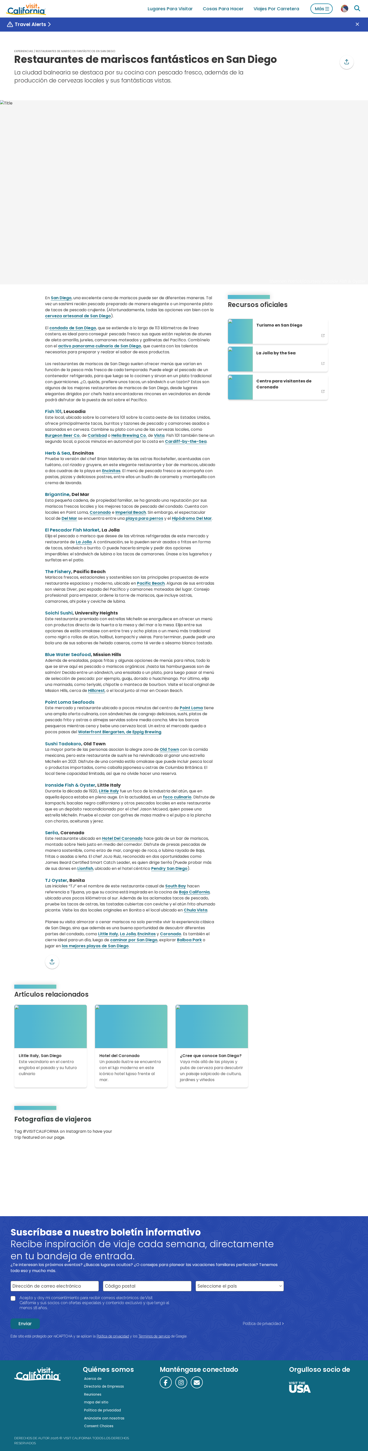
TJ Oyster (56, 880)
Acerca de (93, 1378)
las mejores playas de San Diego (95, 946)
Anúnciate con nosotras (104, 1418)
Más (319, 9)
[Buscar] (357, 9)
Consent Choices (98, 1426)
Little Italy (109, 791)
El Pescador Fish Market (72, 530)
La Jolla (84, 542)
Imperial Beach (130, 512)
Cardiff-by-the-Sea (186, 441)
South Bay (175, 886)
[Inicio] (26, 9)
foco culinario (177, 797)
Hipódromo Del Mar (192, 518)
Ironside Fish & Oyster (70, 785)
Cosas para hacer (223, 9)
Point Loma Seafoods (69, 702)
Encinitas (111, 471)
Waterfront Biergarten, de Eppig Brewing (119, 732)
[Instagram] (332, 1129)
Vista (159, 435)
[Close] (361, 24)
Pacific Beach (151, 583)
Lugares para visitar (170, 9)
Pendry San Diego (169, 868)
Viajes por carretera (276, 9)
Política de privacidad (262, 1323)
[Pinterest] (339, 1129)
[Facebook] (166, 1382)
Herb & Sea (57, 453)
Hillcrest (96, 690)
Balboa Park (189, 940)
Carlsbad (97, 435)
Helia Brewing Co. (129, 435)
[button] (347, 62)
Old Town (169, 749)
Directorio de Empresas (104, 1386)
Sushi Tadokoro (63, 744)
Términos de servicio (154, 1336)
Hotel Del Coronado (122, 838)
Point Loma (191, 708)
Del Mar (69, 518)
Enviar (25, 1324)
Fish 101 (53, 411)
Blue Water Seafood (68, 654)
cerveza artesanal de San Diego (78, 316)
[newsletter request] (197, 1382)
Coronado (100, 512)
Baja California (194, 892)
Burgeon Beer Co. (63, 435)
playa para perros (144, 518)
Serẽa (51, 833)
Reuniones (92, 1394)
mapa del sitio (96, 1402)
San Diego (61, 298)
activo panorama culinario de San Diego (99, 346)
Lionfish (85, 868)
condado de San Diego (72, 328)
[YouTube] (346, 1129)
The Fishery (58, 571)
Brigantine (57, 494)
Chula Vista (195, 910)
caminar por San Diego (133, 940)
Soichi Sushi (59, 613)
